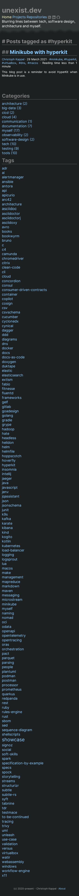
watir (6, 857)
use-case (9, 839)
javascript (10, 487)
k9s (5, 514)
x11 (4, 875)
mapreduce (11, 582)
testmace (9, 812)
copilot (7, 299)
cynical (7, 326)
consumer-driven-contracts (24, 290)
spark (6, 758)
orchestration (13, 649)
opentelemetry (14, 635)
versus (7, 848)
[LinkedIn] (54, 17)
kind (5, 532)
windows (9, 866)
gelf (5, 402)
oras (5, 644)
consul (7, 285)
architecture (12, 204)
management (12, 577)
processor (10, 685)
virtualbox (10, 62)
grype (6, 424)
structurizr (10, 786)
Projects (19, 17)
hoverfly (9, 460)
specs (6, 767)
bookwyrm (10, 236)
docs (6, 353)
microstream (12, 600)
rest (5, 703)
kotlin (6, 541)
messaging (10, 595)
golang (7, 415)
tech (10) (9, 144)
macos (33, 62)
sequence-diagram (17, 730)
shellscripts (11, 734)
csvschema (11, 312)
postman (9, 680)
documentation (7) (17, 126)
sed (5, 725)
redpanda (9, 698)
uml (5, 830)
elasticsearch (12, 375)
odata (6, 627)
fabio (6, 384)
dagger (7, 330)
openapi (8, 631)
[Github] (58, 17)
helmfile (8, 451)
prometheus (11, 689)
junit (5, 510)
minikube (57, 59)
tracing (7, 821)
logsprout (9, 559)
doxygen (9, 362)
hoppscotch (11, 456)
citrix (6, 263)
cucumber (10, 317)
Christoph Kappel (13, 59)
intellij (6, 474)
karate (7, 523)
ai (3, 173)
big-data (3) (11, 108)
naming (8, 613)
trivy (5, 826)
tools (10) (9, 153)
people (7, 667)
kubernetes (11, 546)
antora (7, 186)
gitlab (6, 407)
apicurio (8, 195)
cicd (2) (8, 113)
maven (7, 591)
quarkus (8, 694)
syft (5, 799)
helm (6, 447)
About (62, 888)
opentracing (12, 640)
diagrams (9, 339)
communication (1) (17, 121)
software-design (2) (18, 139)
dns (23, 62)
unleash (8, 835)
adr (4, 168)
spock (7, 772)
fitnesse (8, 389)
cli (3, 272)
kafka (6, 519)
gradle (7, 420)
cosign (7, 303)
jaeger (7, 478)
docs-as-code (13, 357)
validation (10, 844)
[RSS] (50, 17)
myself (7, 609)
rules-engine (12, 712)
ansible (7, 182)
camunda (9, 254)
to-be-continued (15, 817)
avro (5, 227)
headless (9, 438)
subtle (7, 790)
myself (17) (11, 130)
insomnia (9, 469)
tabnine (8, 803)
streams (8, 781)
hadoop (8, 429)
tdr (4, 808)
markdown (10, 586)
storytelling (11, 776)
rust (5, 716)
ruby (5, 707)
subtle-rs (9, 795)
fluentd (7, 393)
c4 (4, 249)
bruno (7, 240)
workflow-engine (16, 871)
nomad (7, 618)
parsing (8, 662)
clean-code (11, 267)
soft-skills (10, 754)
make (6, 573)
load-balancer (13, 550)
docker (7, 348)
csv (4, 308)
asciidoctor (11, 214)
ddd (5, 335)
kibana (7, 528)
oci (4, 622)
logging (8, 555)
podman (8, 676)
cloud (6, 276)
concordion (11, 281)
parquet (8, 658)
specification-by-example (22, 763)
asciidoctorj (11, 218)
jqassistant (10, 496)
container (9, 294)
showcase (13, 739)
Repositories (37, 17)
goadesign (10, 411)
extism (7, 380)
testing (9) (10, 148)
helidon (8, 443)
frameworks (11, 398)
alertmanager (13, 177)
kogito (7, 537)
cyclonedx (10, 321)
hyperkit (71, 59)
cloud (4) (9, 117)
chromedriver (13, 258)
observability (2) (15, 135)
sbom (6, 721)
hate (5, 433)
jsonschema (11, 505)
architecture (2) (14, 104)
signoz (7, 745)
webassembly (13, 862)
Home (7, 17)
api (4, 190)
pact (5, 653)
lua (4, 564)
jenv (5, 492)
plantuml (9, 672)
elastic (7, 371)
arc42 (7, 200)
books (7, 231)
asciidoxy (9, 223)
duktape (8, 366)
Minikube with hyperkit (38, 52)
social (6, 750)
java (5, 483)
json (5, 501)
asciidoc (9, 208)
